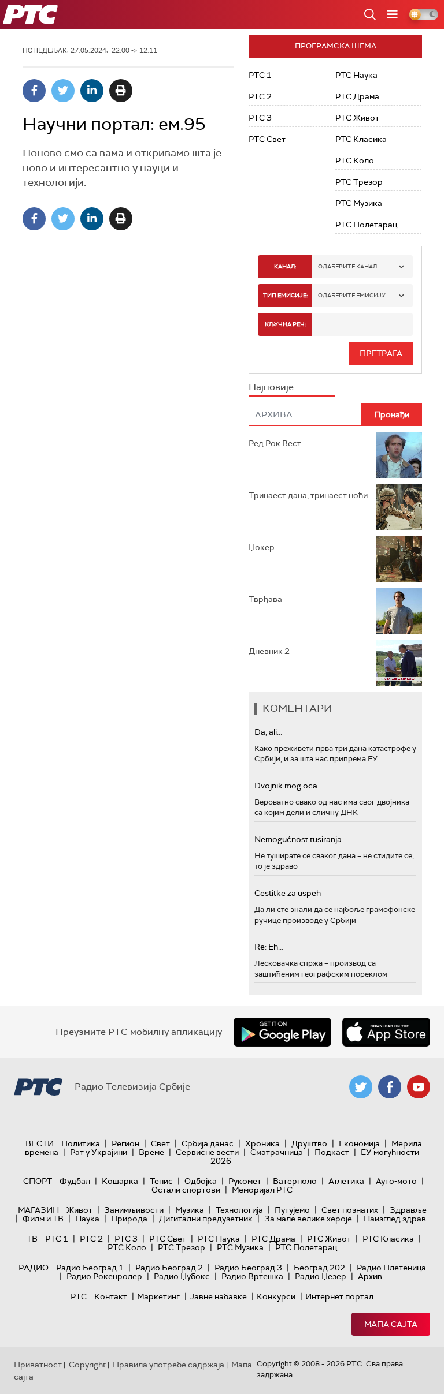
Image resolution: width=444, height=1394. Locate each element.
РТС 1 (260, 75)
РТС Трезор (359, 182)
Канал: (285, 266)
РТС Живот (357, 118)
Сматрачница (276, 1152)
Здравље (408, 1210)
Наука (87, 1218)
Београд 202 (319, 1267)
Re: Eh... (268, 946)
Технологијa (239, 1210)
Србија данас (208, 1143)
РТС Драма (357, 96)
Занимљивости (134, 1210)
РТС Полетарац (366, 224)
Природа (129, 1218)
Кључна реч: (285, 324)
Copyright (87, 1364)
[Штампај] (120, 90)
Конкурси (276, 1296)
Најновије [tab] (271, 387)
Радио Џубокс (182, 1276)
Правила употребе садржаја (168, 1364)
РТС (79, 1296)
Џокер (262, 547)
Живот (79, 1210)
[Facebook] (34, 90)
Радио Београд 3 (248, 1267)
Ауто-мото (396, 1181)
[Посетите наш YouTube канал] (418, 1086)
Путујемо (292, 1210)
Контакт (110, 1296)
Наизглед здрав (395, 1218)
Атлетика (346, 1181)
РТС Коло (354, 160)
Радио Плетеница (391, 1267)
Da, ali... (268, 732)
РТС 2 (260, 96)
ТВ (32, 1239)
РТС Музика (358, 203)
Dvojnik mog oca (285, 785)
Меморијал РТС (262, 1189)
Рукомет (244, 1181)
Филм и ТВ (43, 1218)
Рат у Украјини (98, 1152)
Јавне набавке (218, 1296)
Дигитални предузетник (206, 1218)
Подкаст (331, 1152)
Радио (33, 1267)
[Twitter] (63, 90)
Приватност (38, 1364)
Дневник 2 (269, 651)
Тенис (161, 1181)
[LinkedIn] (91, 90)
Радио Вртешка (252, 1276)
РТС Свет (267, 139)
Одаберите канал (347, 266)
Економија (359, 1143)
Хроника (262, 1143)
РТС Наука (356, 75)
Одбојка (200, 1181)
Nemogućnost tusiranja (298, 839)
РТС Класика (361, 139)
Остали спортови (185, 1189)
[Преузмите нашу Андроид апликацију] (282, 1032)
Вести (39, 1143)
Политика (80, 1143)
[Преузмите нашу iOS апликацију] (386, 1032)
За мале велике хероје (308, 1218)
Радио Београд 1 (90, 1267)
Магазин (38, 1210)
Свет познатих (349, 1210)
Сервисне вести (207, 1152)
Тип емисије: (285, 295)
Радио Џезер (320, 1276)
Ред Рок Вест (275, 443)
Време (151, 1152)
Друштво (309, 1143)
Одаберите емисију (352, 295)
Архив (370, 1276)
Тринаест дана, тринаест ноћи (308, 495)
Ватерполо (295, 1181)
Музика (189, 1210)
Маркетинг (158, 1296)
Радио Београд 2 (169, 1267)
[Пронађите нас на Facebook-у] (389, 1086)
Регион (125, 1143)
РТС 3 (260, 118)
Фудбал (75, 1181)
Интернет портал (339, 1296)
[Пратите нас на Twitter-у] (360, 1086)
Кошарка (120, 1181)
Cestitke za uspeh (287, 893)
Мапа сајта (390, 1324)
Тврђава (265, 599)
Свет (160, 1143)
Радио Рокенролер (104, 1276)
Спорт (37, 1181)
